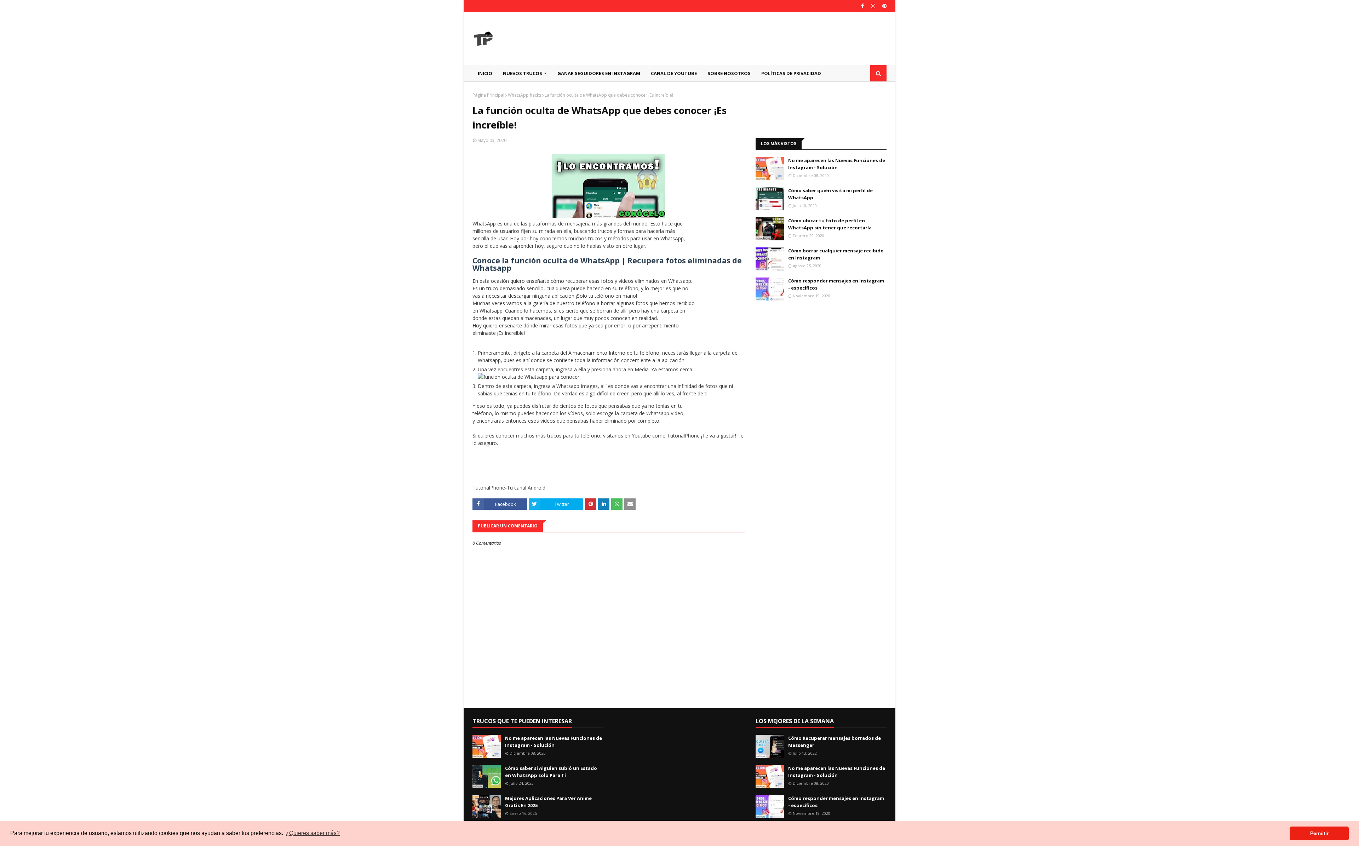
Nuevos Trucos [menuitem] (522, 73)
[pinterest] (884, 6)
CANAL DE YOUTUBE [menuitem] (674, 73)
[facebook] (862, 6)
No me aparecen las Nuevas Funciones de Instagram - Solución (836, 164)
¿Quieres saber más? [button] (313, 833)
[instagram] (873, 6)
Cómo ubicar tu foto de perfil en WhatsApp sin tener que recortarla (830, 224)
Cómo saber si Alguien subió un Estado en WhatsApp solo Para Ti (551, 771)
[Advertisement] (758, 39)
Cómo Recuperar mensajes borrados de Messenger (834, 741)
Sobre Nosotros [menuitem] (729, 73)
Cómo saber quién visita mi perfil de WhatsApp (830, 194)
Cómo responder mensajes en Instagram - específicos (836, 284)
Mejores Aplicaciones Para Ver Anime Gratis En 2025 (548, 801)
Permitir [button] (1319, 833)
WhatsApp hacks (524, 95)
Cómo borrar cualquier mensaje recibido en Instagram (836, 254)
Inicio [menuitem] (485, 73)
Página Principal (488, 95)
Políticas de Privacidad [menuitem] (791, 73)
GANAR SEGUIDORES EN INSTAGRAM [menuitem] (598, 73)
